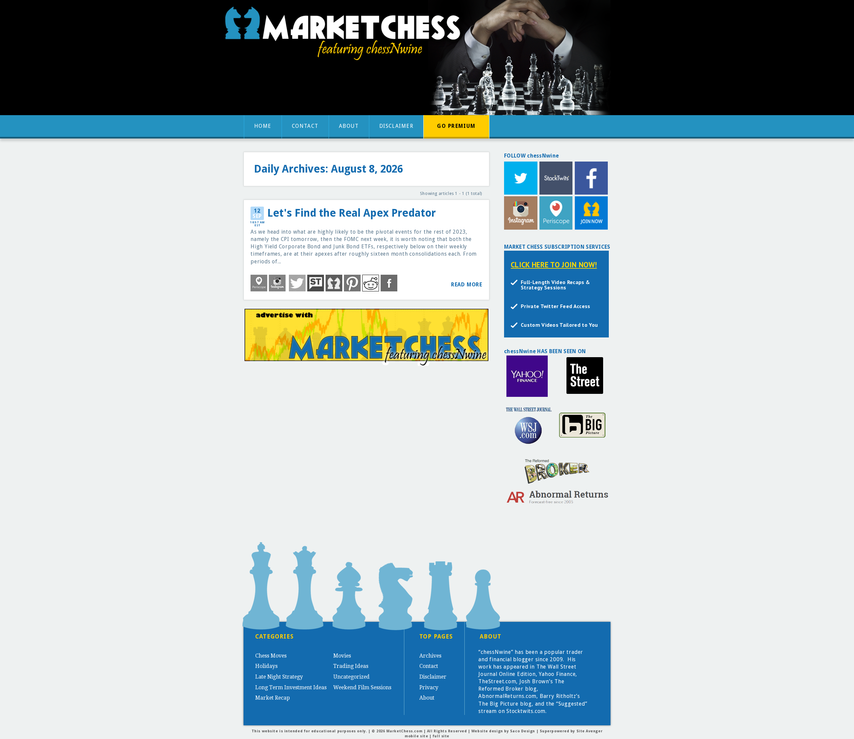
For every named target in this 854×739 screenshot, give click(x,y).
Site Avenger (589, 731)
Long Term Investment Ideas (291, 687)
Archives (430, 656)
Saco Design (522, 731)
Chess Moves (271, 656)
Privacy (428, 687)
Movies (342, 656)
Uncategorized (351, 677)
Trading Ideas (350, 666)
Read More (466, 284)
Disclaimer (396, 126)
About (349, 126)
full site (441, 736)
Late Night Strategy (279, 677)
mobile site (416, 736)
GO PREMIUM (456, 126)
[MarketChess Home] (345, 35)
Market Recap (272, 698)
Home (263, 126)
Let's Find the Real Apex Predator (351, 213)
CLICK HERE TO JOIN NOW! (554, 264)
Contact (305, 126)
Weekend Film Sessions (362, 687)
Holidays (266, 666)
